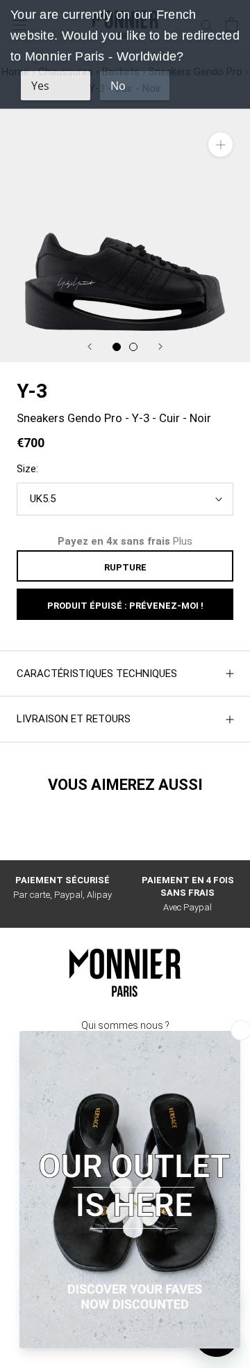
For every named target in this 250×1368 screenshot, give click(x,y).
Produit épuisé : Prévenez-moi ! (125, 605)
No (118, 85)
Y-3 (32, 391)
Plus (182, 541)
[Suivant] (160, 346)
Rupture (125, 567)
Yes (40, 85)
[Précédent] (90, 346)
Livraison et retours (74, 719)
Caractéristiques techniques (97, 673)
